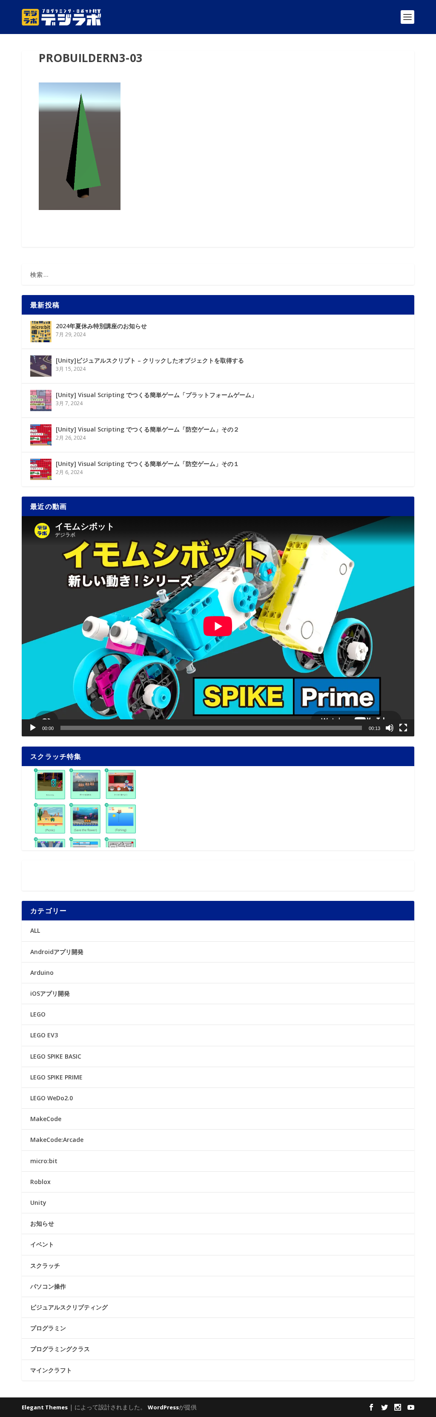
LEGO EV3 (44, 1035)
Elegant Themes (45, 1407)
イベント (42, 1244)
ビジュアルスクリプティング (69, 1307)
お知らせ (42, 1223)
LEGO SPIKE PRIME (56, 1077)
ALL (35, 930)
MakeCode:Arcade (56, 1140)
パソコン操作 (48, 1286)
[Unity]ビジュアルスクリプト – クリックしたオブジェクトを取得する (150, 360)
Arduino (42, 972)
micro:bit (43, 1161)
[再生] (33, 728)
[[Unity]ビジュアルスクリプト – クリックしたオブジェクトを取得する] (41, 366)
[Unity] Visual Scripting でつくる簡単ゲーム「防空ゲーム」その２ (147, 429)
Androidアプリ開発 (56, 952)
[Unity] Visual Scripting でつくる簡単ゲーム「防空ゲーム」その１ (147, 464)
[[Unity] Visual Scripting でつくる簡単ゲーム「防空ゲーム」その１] (41, 469)
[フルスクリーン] (403, 728)
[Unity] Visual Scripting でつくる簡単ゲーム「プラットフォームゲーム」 (156, 395)
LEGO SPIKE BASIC (55, 1056)
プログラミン (48, 1328)
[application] (218, 626)
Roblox (40, 1182)
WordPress (163, 1407)
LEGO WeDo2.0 (51, 1098)
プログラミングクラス (60, 1349)
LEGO (38, 1014)
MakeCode (45, 1119)
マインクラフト (51, 1370)
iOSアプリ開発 (50, 993)
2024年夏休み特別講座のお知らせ (101, 326)
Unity (38, 1202)
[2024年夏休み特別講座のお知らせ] (41, 331)
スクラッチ (45, 1265)
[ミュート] (389, 728)
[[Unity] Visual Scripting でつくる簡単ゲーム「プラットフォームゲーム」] (41, 400)
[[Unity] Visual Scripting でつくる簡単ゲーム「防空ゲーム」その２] (41, 435)
